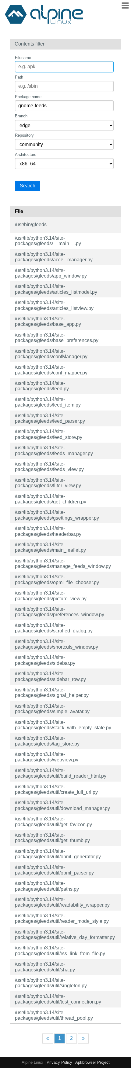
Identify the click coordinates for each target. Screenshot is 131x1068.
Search (27, 185)
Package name (28, 96)
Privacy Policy (59, 1062)
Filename (23, 57)
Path (19, 77)
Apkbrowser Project (92, 1062)
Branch (21, 116)
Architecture (25, 154)
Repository (24, 135)
